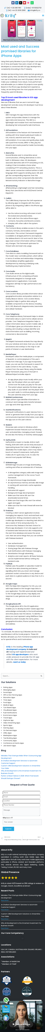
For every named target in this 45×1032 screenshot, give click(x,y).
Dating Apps (7, 687)
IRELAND (38, 949)
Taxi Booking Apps (10, 738)
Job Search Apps (9, 746)
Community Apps (10, 740)
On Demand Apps (10, 730)
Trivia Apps (7, 700)
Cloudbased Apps (10, 710)
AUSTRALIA (20, 949)
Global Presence (10, 872)
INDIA (3, 952)
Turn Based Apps (9, 707)
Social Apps (7, 692)
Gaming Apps (8, 728)
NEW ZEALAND (29, 949)
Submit (8, 829)
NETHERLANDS (11, 952)
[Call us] (6, 1018)
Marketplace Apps (10, 735)
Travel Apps (7, 718)
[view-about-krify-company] (9, 15)
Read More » (5, 900)
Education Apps (9, 697)
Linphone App (8, 720)
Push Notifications (10, 713)
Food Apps (7, 702)
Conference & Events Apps (13, 743)
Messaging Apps (9, 690)
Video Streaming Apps (11, 723)
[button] (22, 938)
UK (6, 949)
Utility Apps (7, 733)
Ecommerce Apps (10, 715)
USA (2, 949)
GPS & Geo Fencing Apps (12, 695)
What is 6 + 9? (8, 818)
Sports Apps (7, 725)
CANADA (11, 949)
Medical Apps (8, 705)
